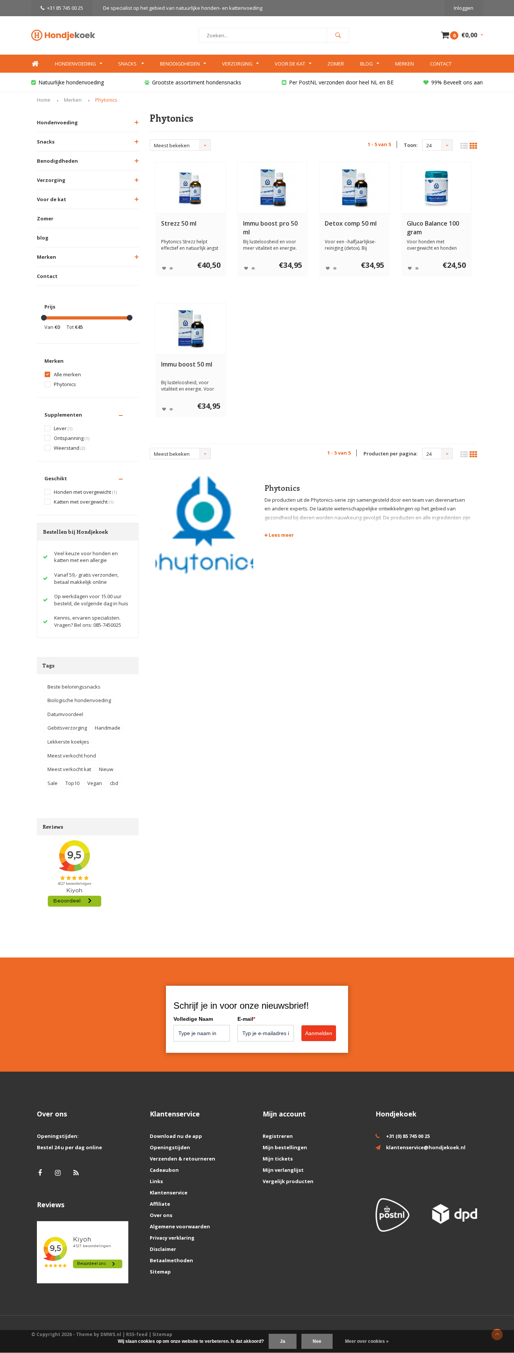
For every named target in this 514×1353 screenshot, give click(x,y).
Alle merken (67, 374)
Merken (404, 63)
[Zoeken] (338, 35)
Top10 (72, 783)
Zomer (335, 63)
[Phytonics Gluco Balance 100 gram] (436, 188)
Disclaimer (163, 1249)
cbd (114, 783)
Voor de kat (290, 63)
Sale (52, 783)
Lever (63, 428)
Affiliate (160, 1203)
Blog (366, 63)
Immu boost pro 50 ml (270, 227)
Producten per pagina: (390, 453)
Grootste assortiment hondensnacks (196, 82)
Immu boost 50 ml (186, 364)
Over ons (161, 1215)
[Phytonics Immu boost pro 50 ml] (272, 188)
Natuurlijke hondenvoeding (71, 82)
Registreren (278, 1136)
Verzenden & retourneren (182, 1158)
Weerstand (69, 448)
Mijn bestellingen (285, 1147)
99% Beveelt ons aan (457, 82)
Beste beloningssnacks (73, 686)
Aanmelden (318, 1033)
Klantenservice (168, 1192)
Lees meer (281, 534)
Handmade (107, 727)
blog (43, 237)
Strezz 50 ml (178, 223)
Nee (317, 1341)
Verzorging (237, 63)
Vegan (94, 783)
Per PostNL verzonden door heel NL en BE (341, 82)
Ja (282, 1341)
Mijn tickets (278, 1158)
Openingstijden (170, 1147)
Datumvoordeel (65, 714)
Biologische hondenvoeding (79, 700)
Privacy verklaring (172, 1237)
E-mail (246, 1019)
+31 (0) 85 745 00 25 (408, 1136)
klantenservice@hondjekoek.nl (425, 1147)
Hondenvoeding (75, 63)
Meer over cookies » (367, 1341)
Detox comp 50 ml (351, 223)
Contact (441, 63)
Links (156, 1181)
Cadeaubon (164, 1170)
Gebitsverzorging (67, 727)
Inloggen (463, 8)
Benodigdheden (180, 63)
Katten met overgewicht (83, 502)
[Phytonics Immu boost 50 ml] (190, 329)
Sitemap (160, 1271)
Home (35, 64)
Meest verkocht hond (71, 755)
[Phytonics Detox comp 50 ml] (354, 188)
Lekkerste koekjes (68, 741)
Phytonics (106, 99)
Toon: (410, 145)
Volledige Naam (193, 1019)
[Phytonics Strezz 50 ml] (190, 188)
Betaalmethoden (171, 1260)
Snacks (128, 63)
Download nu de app (176, 1136)
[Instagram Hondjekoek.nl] (57, 1172)
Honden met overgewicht (85, 492)
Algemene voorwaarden (180, 1226)
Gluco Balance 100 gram (433, 227)
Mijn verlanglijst (283, 1170)
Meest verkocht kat (69, 769)
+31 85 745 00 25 (65, 8)
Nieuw (106, 769)
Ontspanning (71, 438)
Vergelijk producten (288, 1181)
